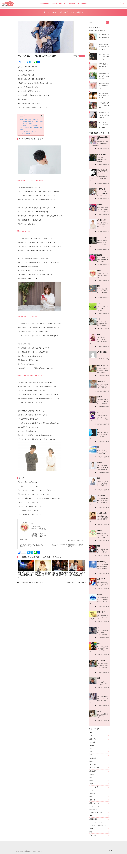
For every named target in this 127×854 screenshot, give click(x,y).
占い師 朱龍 (102, 513)
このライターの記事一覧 (76, 540)
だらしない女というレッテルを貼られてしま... (104, 125)
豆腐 (98, 678)
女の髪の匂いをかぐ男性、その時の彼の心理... (104, 115)
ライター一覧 (82, 3)
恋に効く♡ (93, 771)
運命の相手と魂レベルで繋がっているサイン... (104, 95)
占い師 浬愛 (102, 352)
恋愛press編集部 (102, 138)
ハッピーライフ (94, 806)
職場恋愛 (92, 793)
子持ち (92, 780)
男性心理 (92, 800)
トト (98, 319)
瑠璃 (98, 478)
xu (98, 430)
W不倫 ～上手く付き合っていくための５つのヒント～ (43, 545)
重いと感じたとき (27, 123)
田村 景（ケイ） (103, 365)
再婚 (91, 777)
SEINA (99, 530)
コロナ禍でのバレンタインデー (75, 582)
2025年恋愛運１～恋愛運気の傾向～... (104, 86)
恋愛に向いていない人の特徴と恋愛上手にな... (104, 57)
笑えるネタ (93, 774)
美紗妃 (99, 463)
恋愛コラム (93, 739)
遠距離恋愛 (93, 758)
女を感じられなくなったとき (30, 125)
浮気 (91, 755)
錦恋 (98, 286)
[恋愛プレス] (20, 3)
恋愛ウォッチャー (95, 803)
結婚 (91, 796)
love (91, 732)
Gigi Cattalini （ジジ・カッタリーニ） (102, 171)
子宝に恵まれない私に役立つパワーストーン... (104, 66)
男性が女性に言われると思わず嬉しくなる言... (104, 76)
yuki (98, 643)
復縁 (91, 748)
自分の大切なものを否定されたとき (32, 127)
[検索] (107, 22)
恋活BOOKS (93, 819)
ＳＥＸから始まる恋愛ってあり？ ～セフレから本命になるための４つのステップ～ (27, 545)
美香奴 (99, 204)
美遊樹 (99, 255)
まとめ (22, 129)
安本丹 (99, 397)
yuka (99, 711)
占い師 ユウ (102, 220)
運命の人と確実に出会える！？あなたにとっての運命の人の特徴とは (26, 574)
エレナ (99, 693)
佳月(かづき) (101, 562)
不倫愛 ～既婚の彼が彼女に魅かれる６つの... (104, 47)
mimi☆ (99, 595)
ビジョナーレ (102, 660)
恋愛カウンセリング (59, 3)
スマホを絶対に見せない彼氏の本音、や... (32, 582)
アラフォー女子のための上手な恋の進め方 (59, 545)
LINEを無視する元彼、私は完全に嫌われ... (104, 105)
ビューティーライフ (96, 822)
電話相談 (72, 3)
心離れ (92, 828)
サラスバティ (102, 237)
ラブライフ (93, 835)
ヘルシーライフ (94, 809)
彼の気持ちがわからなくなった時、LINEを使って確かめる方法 (77, 574)
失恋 (91, 752)
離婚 (91, 832)
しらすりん (101, 412)
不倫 (91, 735)
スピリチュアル (94, 768)
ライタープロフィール (32, 131)
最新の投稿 (29, 133)
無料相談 (92, 742)
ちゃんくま (101, 381)
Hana (99, 270)
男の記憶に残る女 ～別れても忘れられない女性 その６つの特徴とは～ (75, 545)
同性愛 (92, 790)
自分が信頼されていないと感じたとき (33, 121)
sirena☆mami (102, 154)
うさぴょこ (101, 189)
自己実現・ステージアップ (98, 825)
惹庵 (98, 546)
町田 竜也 (101, 612)
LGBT (91, 816)
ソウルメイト (94, 764)
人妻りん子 (101, 579)
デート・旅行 (94, 787)
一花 (98, 303)
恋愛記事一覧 (44, 3)
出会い (92, 784)
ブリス (99, 628)
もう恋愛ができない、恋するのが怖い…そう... (104, 37)
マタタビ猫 (101, 496)
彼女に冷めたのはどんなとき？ (29, 119)
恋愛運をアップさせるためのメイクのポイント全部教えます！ (43, 573)
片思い (92, 745)
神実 (98, 334)
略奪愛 (92, 761)
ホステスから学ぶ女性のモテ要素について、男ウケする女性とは (60, 574)
